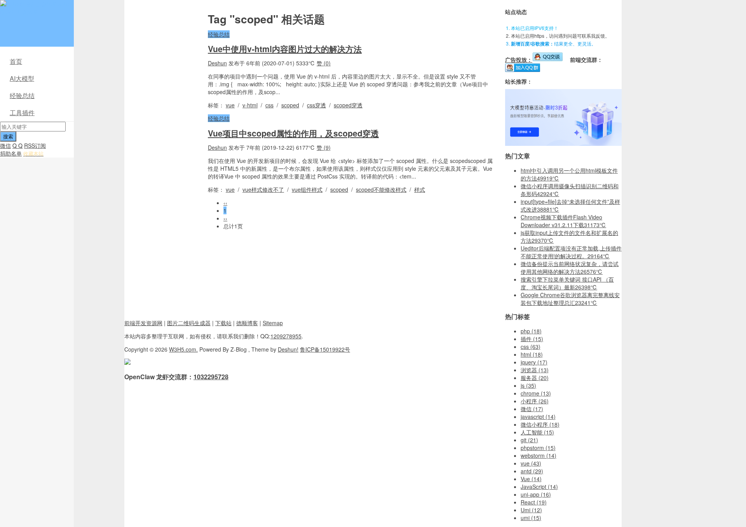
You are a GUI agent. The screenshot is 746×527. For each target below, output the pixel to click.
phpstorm (538, 448)
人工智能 (537, 432)
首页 (16, 61)
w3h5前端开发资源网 (35, 8)
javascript (538, 416)
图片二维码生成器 (189, 323)
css (269, 105)
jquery (534, 362)
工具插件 (22, 112)
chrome (536, 393)
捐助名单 (11, 153)
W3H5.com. (183, 349)
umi (531, 518)
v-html (250, 105)
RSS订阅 (35, 145)
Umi (531, 510)
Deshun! (288, 349)
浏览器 (535, 370)
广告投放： (518, 59)
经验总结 (22, 95)
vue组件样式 (307, 189)
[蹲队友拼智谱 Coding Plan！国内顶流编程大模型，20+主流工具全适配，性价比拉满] (563, 143)
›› (225, 218)
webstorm (538, 455)
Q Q (17, 145)
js (528, 385)
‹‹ (225, 203)
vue (230, 105)
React (534, 502)
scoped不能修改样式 (381, 189)
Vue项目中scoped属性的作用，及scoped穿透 (293, 133)
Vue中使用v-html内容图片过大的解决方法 (285, 48)
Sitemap (273, 323)
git (529, 440)
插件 (532, 339)
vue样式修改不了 (263, 189)
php (531, 331)
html (532, 354)
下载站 (223, 323)
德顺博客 (247, 323)
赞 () (324, 63)
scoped (290, 105)
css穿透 (316, 105)
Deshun (217, 63)
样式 (419, 189)
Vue (531, 479)
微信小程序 (540, 424)
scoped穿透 (348, 105)
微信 (5, 145)
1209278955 (286, 336)
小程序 (535, 401)
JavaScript (539, 486)
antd (532, 471)
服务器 (535, 378)
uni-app (536, 494)
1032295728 (210, 376)
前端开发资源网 (143, 323)
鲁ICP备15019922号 (325, 349)
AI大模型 (22, 78)
